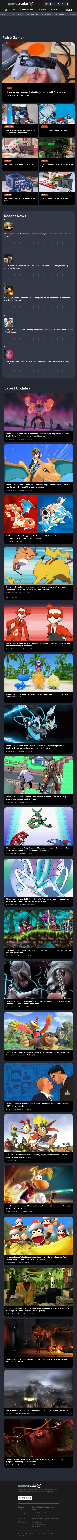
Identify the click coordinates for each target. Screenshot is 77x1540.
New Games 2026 (32, 14)
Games (14, 10)
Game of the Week (17, 14)
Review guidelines (51, 1519)
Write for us (22, 1522)
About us (21, 1519)
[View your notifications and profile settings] (58, 4)
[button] (64, 4)
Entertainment (27, 10)
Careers (48, 1513)
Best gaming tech (60, 14)
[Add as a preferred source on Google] (25, 1498)
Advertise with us (38, 1519)
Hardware (42, 10)
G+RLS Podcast (46, 14)
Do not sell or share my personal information (38, 1524)
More (53, 10)
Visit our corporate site (49, 1491)
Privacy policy (50, 1507)
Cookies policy (23, 1513)
